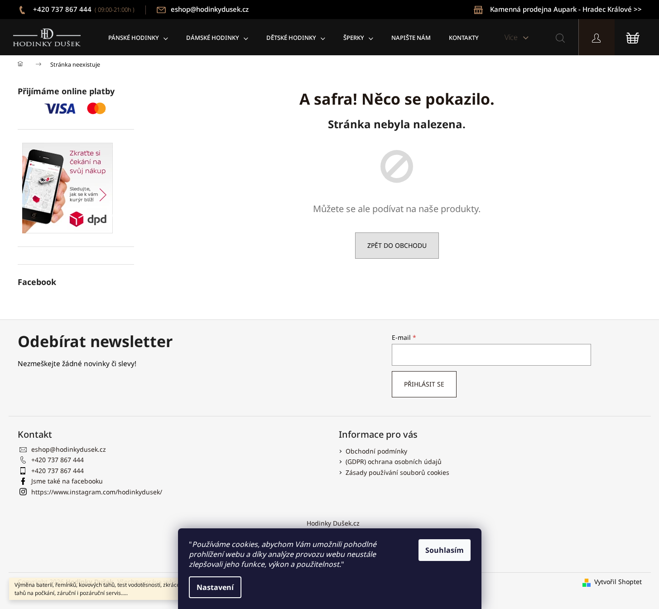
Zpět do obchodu (397, 245)
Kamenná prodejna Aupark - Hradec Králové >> (566, 9)
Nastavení (215, 587)
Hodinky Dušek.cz (333, 523)
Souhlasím (444, 550)
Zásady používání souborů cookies (397, 472)
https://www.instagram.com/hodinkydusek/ (96, 492)
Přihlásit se (424, 384)
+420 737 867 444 (83, 9)
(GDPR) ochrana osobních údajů (394, 461)
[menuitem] (138, 37)
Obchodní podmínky (376, 451)
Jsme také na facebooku (67, 481)
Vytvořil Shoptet (618, 581)
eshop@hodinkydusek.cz (210, 9)
